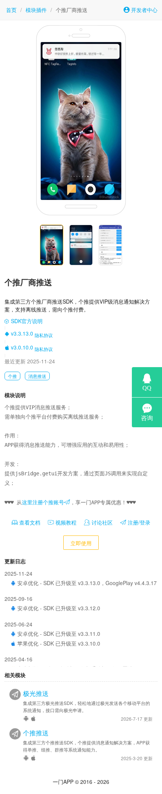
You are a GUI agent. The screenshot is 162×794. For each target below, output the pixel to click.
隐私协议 (44, 335)
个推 (12, 376)
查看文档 (29, 522)
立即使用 (81, 543)
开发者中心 (143, 10)
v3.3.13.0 (21, 333)
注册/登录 (138, 522)
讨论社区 (101, 522)
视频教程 (65, 522)
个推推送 (36, 732)
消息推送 (37, 376)
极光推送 (36, 693)
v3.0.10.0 (21, 347)
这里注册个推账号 (43, 502)
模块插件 (36, 10)
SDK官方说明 (26, 321)
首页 (11, 10)
